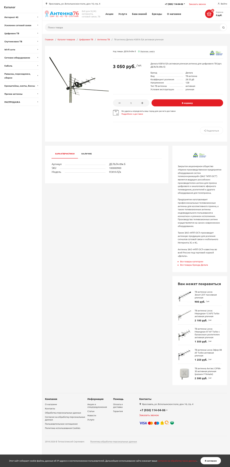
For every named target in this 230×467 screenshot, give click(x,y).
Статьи (90, 411)
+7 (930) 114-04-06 (153, 410)
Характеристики (65, 153)
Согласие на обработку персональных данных (65, 418)
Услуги (122, 14)
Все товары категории (191, 261)
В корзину (187, 102)
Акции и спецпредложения (97, 405)
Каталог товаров (66, 39)
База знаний (139, 14)
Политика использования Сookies (62, 428)
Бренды (157, 14)
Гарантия (118, 411)
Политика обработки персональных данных (113, 441)
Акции (109, 14)
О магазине (174, 14)
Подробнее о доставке (132, 113)
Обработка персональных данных (63, 412)
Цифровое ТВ (86, 39)
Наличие (86, 153)
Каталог (9, 7)
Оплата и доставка (118, 405)
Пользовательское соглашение (61, 423)
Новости (91, 415)
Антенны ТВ (103, 39)
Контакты (50, 408)
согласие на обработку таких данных (177, 460)
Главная (49, 39)
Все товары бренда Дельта (194, 264)
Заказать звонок (197, 4)
